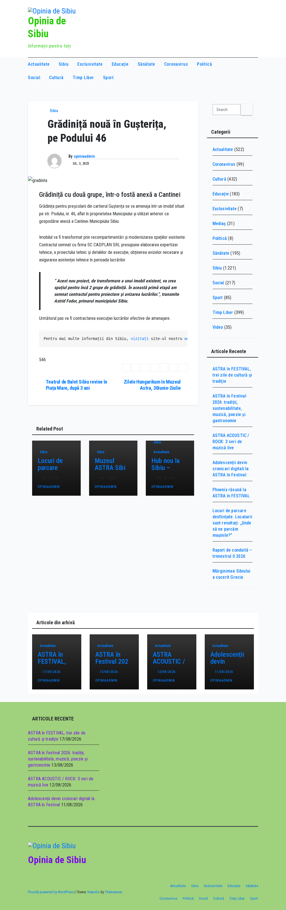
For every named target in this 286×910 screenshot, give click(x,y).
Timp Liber (83, 77)
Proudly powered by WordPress (51, 892)
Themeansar (113, 892)
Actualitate (39, 64)
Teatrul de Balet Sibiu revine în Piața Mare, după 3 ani (76, 385)
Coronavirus (176, 64)
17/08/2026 (52, 672)
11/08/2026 (224, 672)
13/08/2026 (109, 672)
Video (218, 327)
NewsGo (93, 892)
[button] (243, 71)
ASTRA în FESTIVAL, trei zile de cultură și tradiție (232, 375)
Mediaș (219, 223)
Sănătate (146, 64)
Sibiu (64, 64)
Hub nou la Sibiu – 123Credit (165, 468)
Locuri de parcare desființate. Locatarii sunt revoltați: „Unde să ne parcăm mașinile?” (232, 523)
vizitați (140, 338)
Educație (120, 64)
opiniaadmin (84, 156)
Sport (108, 77)
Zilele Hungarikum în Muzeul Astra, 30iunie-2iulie (152, 385)
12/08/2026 (167, 672)
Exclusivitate (90, 64)
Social (34, 77)
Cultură (56, 77)
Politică (204, 64)
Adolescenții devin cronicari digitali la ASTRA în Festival (231, 469)
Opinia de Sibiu (57, 859)
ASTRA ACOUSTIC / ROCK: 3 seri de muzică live (231, 441)
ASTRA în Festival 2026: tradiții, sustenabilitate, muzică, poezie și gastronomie (229, 408)
